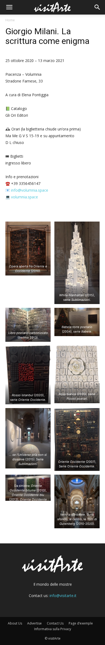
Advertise (34, 623)
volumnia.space (24, 196)
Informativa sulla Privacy (52, 629)
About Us (15, 623)
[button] (9, 7)
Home (10, 20)
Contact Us (55, 623)
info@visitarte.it (63, 595)
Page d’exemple (81, 623)
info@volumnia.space (29, 190)
